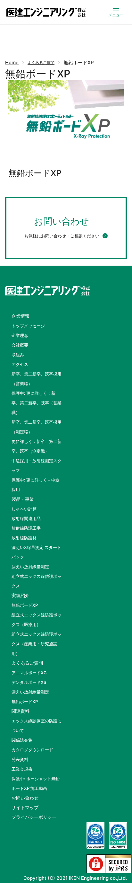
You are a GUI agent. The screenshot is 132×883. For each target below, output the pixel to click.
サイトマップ (25, 807)
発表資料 (20, 759)
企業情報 (20, 316)
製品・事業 (23, 499)
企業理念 (20, 335)
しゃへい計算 (24, 508)
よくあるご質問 (41, 62)
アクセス (20, 364)
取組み (18, 354)
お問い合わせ (25, 797)
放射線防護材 (24, 537)
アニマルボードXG (29, 672)
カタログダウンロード (32, 749)
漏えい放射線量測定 (30, 566)
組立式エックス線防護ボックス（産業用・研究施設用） (37, 643)
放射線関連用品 (26, 518)
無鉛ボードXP (25, 605)
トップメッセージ (28, 325)
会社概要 (20, 345)
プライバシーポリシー (34, 817)
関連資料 (20, 711)
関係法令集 (22, 740)
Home (12, 62)
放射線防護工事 (26, 528)
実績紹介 (20, 595)
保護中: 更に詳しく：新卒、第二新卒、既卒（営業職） (37, 403)
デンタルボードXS (29, 682)
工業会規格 (22, 769)
